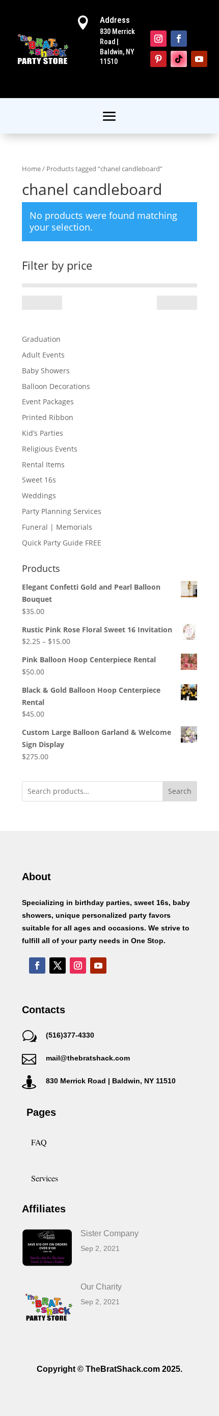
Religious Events (49, 449)
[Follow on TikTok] (179, 59)
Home (31, 168)
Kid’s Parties (42, 433)
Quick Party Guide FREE (61, 543)
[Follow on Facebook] (179, 38)
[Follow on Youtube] (199, 59)
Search (179, 791)
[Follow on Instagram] (158, 38)
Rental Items (43, 464)
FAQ (39, 1142)
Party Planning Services (61, 511)
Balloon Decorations (56, 386)
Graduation (41, 339)
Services (44, 1178)
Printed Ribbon (47, 417)
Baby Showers (46, 370)
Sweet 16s (39, 480)
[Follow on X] (57, 965)
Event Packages (48, 401)
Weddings (39, 495)
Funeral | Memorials (57, 527)
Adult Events (43, 355)
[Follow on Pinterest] (158, 59)
